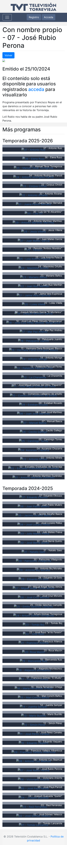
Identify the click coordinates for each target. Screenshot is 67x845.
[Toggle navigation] (7, 17)
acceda (36, 89)
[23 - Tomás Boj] (33, 624)
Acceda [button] (48, 17)
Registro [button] (34, 17)
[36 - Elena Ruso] (33, 158)
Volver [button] (8, 55)
